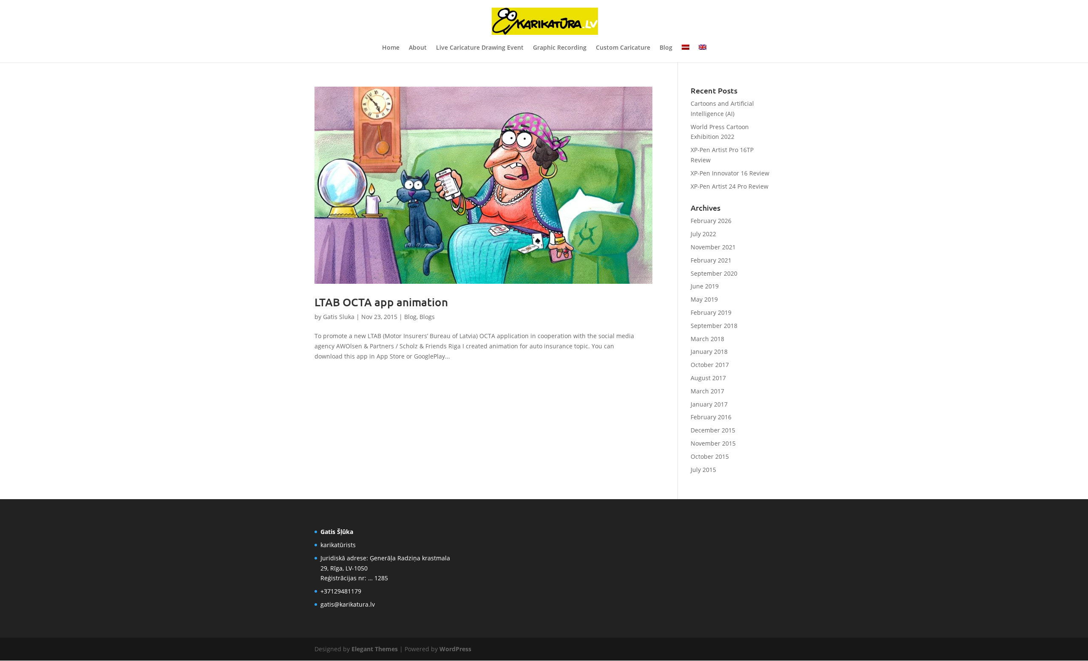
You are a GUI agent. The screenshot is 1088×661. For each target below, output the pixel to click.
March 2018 (707, 339)
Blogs (427, 317)
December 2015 (713, 430)
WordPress (455, 649)
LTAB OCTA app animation (381, 302)
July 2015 (703, 470)
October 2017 (710, 365)
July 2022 (703, 234)
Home (391, 48)
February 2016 (711, 417)
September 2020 (714, 273)
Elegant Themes (374, 649)
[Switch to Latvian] (685, 53)
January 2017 (709, 404)
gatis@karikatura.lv (347, 604)
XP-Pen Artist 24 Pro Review (729, 186)
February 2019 (711, 312)
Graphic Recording (559, 48)
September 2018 (714, 326)
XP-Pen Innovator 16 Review (730, 173)
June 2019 (705, 286)
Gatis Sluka (338, 317)
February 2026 (711, 221)
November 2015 (713, 443)
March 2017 (707, 391)
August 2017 (708, 378)
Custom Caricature (623, 48)
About (418, 48)
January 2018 (709, 351)
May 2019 (704, 299)
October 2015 (710, 456)
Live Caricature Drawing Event (480, 48)
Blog (666, 48)
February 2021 (711, 260)
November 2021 (713, 247)
